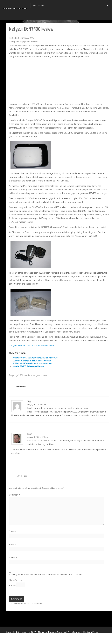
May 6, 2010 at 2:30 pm (36, 405)
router (44, 375)
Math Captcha (15, 580)
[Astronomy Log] (15, 9)
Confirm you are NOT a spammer (27, 603)
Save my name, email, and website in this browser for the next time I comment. (46, 574)
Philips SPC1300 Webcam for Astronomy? (32, 363)
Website (13, 557)
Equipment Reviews (29, 41)
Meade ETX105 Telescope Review (28, 366)
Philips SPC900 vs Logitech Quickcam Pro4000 (35, 357)
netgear (36, 375)
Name (12, 531)
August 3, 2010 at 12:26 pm (38, 437)
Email (12, 544)
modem (28, 375)
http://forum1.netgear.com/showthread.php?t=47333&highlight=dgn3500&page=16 (66, 411)
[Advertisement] (59, 80)
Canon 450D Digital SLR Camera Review (32, 360)
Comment (14, 495)
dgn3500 (19, 375)
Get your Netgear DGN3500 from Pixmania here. (32, 345)
